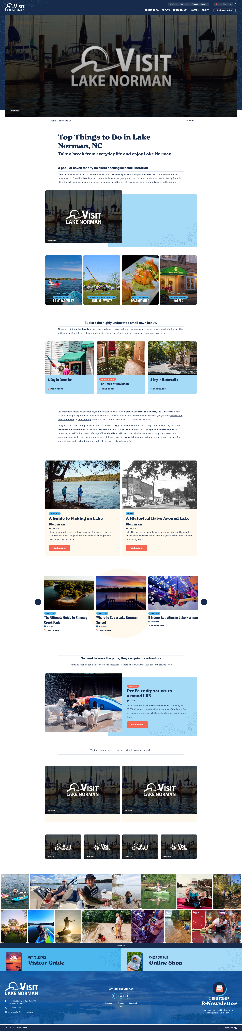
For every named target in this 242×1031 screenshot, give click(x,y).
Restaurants (180, 10)
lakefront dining (66, 420)
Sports (203, 4)
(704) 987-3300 (14, 1008)
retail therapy (84, 420)
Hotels (195, 10)
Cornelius (76, 329)
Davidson (86, 329)
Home (53, 121)
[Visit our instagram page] (114, 996)
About (205, 10)
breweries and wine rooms (71, 429)
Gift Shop (173, 4)
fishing (114, 174)
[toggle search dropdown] (235, 5)
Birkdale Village (109, 433)
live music (128, 429)
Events (166, 10)
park (116, 426)
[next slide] (204, 602)
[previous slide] (38, 602)
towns (127, 437)
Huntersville (103, 329)
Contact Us (133, 1003)
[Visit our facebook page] (127, 996)
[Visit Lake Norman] (14, 7)
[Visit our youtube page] (121, 996)
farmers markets (107, 429)
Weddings (184, 4)
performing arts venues (162, 429)
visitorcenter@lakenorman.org (20, 1012)
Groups (195, 4)
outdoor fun (176, 416)
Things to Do (152, 10)
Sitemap (108, 1003)
